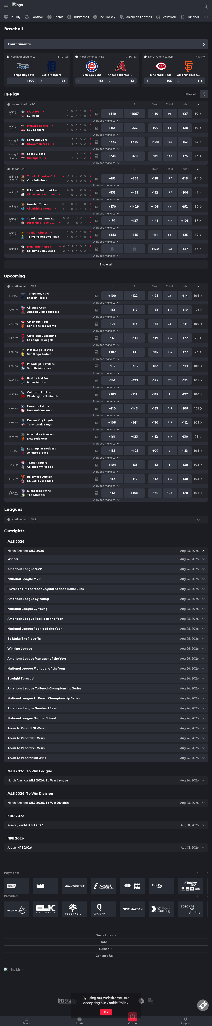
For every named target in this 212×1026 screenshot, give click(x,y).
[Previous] (8, 68)
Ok (106, 1012)
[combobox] (13, 970)
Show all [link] (190, 94)
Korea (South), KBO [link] (23, 104)
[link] (26, 6)
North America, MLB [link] (24, 286)
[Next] (204, 68)
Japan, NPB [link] (18, 169)
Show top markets (104, 120)
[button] (106, 104)
